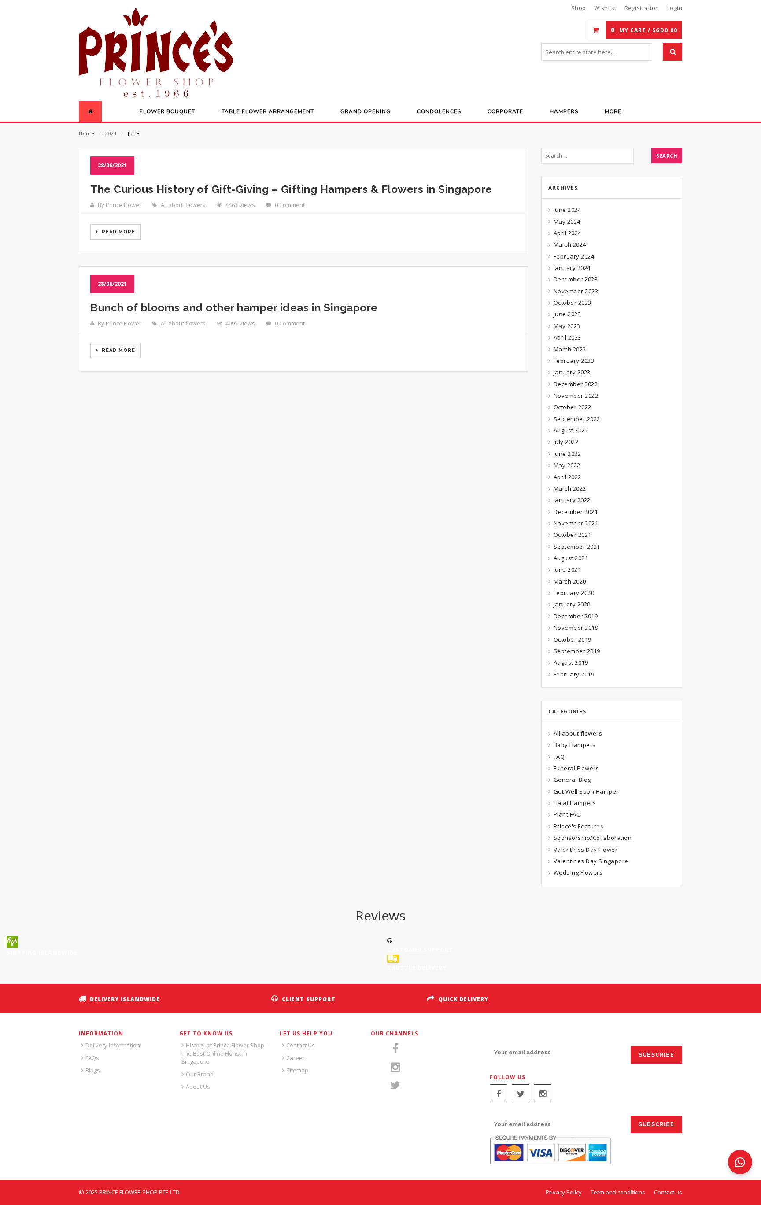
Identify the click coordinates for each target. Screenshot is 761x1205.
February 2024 (574, 256)
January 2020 (572, 604)
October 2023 (572, 303)
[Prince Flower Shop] (156, 53)
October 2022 (572, 407)
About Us (198, 1086)
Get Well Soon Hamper (586, 791)
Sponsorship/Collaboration (593, 838)
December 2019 (576, 616)
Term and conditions (618, 1192)
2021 (111, 133)
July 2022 (566, 442)
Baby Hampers (575, 745)
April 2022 (567, 477)
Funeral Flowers (576, 768)
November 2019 (576, 628)
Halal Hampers (575, 803)
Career (295, 1058)
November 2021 (576, 523)
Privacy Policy (564, 1192)
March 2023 (570, 349)
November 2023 (576, 291)
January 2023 (572, 372)
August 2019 (571, 662)
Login (675, 8)
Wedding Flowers (578, 872)
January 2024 (572, 268)
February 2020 (574, 593)
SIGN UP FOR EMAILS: (522, 1035)
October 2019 (572, 639)
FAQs (92, 1058)
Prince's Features (578, 826)
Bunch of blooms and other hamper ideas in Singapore (234, 307)
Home (86, 133)
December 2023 (576, 279)
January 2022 (572, 500)
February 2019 (574, 674)
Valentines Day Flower (585, 850)
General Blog (572, 780)
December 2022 (576, 384)
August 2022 (571, 430)
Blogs (92, 1070)
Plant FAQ (567, 814)
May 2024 (567, 221)
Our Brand (200, 1074)
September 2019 (577, 651)
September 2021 (577, 547)
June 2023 (567, 314)
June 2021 (567, 569)
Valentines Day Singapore (591, 861)
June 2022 (567, 454)
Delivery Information (112, 1045)
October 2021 (572, 535)
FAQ (559, 757)
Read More (117, 232)
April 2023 (567, 337)
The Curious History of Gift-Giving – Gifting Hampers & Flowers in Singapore (291, 189)
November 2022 (576, 395)
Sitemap (297, 1070)
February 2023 (574, 361)
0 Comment (290, 205)
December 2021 (576, 512)
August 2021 (571, 558)
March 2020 (570, 581)
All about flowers (183, 205)
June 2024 (567, 210)
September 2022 (577, 419)
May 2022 (567, 465)
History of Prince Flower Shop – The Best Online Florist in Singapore (225, 1053)
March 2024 (570, 244)
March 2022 (570, 488)
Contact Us (300, 1045)
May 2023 (567, 326)
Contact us (668, 1192)
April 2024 (567, 233)
